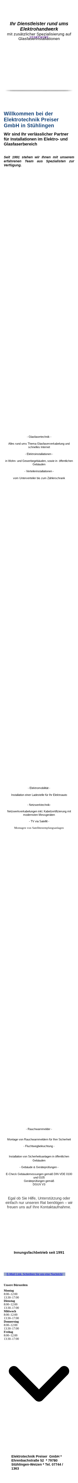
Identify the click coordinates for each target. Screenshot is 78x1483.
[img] (38, 71)
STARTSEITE (39, 37)
